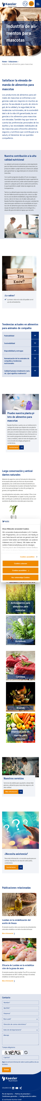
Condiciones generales (9, 1096)
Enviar (6, 1070)
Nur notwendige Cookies (20, 577)
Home (4, 62)
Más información (11, 792)
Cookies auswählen (27, 557)
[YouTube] (17, 1088)
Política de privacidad (22, 1094)
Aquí (3, 1062)
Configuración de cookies (27, 1096)
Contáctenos (13, 447)
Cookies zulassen (20, 563)
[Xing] (21, 1088)
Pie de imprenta (7, 1094)
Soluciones (13, 62)
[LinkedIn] (13, 1088)
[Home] (9, 5)
